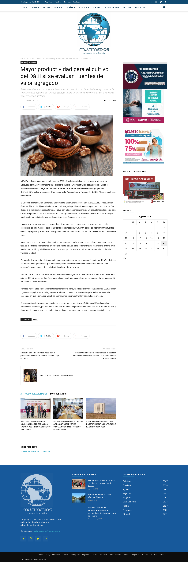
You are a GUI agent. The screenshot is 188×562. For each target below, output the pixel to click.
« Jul (124, 258)
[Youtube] (165, 2)
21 (151, 243)
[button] (164, 7)
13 (146, 238)
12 (140, 238)
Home (41, 554)
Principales (32, 62)
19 (140, 243)
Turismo (97, 7)
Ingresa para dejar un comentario (35, 451)
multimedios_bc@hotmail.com (46, 531)
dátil (35, 319)
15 (158, 238)
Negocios (84, 7)
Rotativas (103, 554)
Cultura (127, 7)
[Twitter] (161, 2)
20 (146, 243)
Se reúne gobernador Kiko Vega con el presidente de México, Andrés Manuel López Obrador (40, 356)
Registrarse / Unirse (53, 2)
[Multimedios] (94, 32)
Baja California (115, 554)
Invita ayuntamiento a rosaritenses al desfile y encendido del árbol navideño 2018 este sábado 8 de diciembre (94, 356)
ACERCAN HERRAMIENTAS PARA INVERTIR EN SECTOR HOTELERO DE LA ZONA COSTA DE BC (101, 424)
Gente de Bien (112, 7)
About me (56, 554)
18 (133, 243)
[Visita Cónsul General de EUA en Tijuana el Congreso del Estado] (78, 484)
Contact (65, 554)
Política (71, 7)
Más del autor (58, 394)
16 (164, 238)
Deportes (140, 7)
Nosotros (67, 2)
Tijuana (94, 554)
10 (126, 238)
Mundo (35, 7)
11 (133, 238)
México (46, 7)
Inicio (25, 7)
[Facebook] (152, 2)
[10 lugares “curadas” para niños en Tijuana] (78, 498)
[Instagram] (156, 2)
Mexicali (154, 554)
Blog (48, 554)
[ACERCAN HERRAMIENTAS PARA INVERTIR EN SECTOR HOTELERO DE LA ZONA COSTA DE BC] (101, 408)
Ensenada (163, 554)
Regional (58, 7)
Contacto (77, 2)
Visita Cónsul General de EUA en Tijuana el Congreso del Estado (101, 483)
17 (126, 243)
